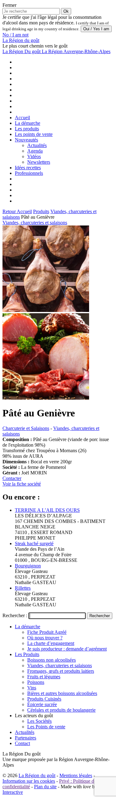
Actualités (37, 145)
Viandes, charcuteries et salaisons (34, 222)
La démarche (27, 123)
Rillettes (23, 588)
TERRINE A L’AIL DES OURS (47, 510)
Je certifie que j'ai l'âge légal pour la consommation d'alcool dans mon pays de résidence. (51, 20)
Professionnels (29, 173)
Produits (41, 211)
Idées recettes (28, 167)
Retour (9, 211)
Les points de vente (34, 134)
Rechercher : (14, 615)
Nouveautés (26, 139)
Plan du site (45, 786)
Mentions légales (75, 775)
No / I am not (15, 34)
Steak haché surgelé (34, 543)
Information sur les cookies (28, 781)
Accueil (22, 117)
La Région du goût (37, 775)
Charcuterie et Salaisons (25, 428)
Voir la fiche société (21, 483)
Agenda (35, 151)
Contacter (11, 478)
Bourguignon (28, 565)
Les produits (27, 128)
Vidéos (34, 156)
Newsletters (38, 162)
